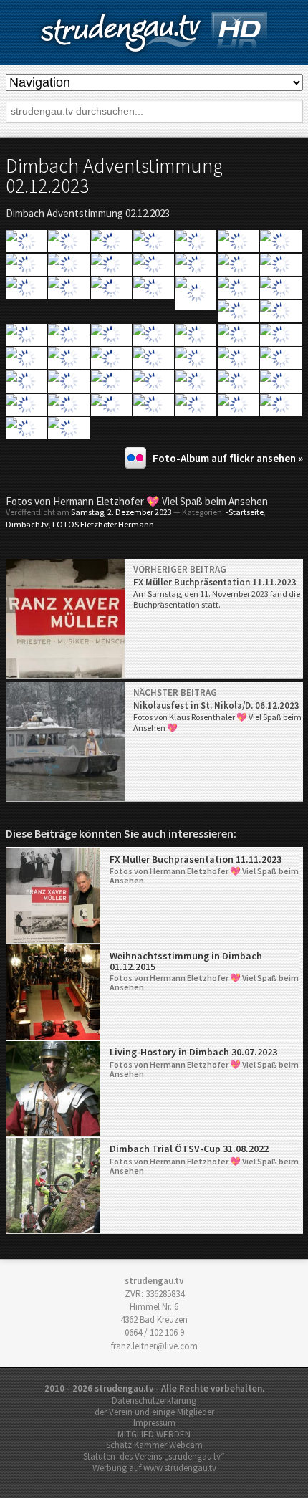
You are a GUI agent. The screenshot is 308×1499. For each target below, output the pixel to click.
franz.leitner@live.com (154, 1346)
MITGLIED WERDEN (154, 1434)
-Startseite (245, 512)
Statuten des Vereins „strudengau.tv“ (154, 1456)
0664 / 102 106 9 (154, 1332)
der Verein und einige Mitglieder (154, 1412)
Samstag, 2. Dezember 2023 (121, 512)
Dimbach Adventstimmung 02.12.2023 (114, 175)
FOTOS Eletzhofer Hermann (103, 524)
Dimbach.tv (27, 524)
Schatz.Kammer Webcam (154, 1445)
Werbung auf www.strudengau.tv (154, 1468)
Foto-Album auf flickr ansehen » (228, 458)
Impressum (154, 1423)
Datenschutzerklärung (154, 1400)
